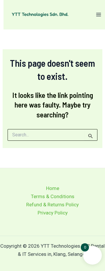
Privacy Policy (53, 213)
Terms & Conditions (52, 196)
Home (52, 188)
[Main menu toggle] (98, 14)
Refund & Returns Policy (52, 204)
